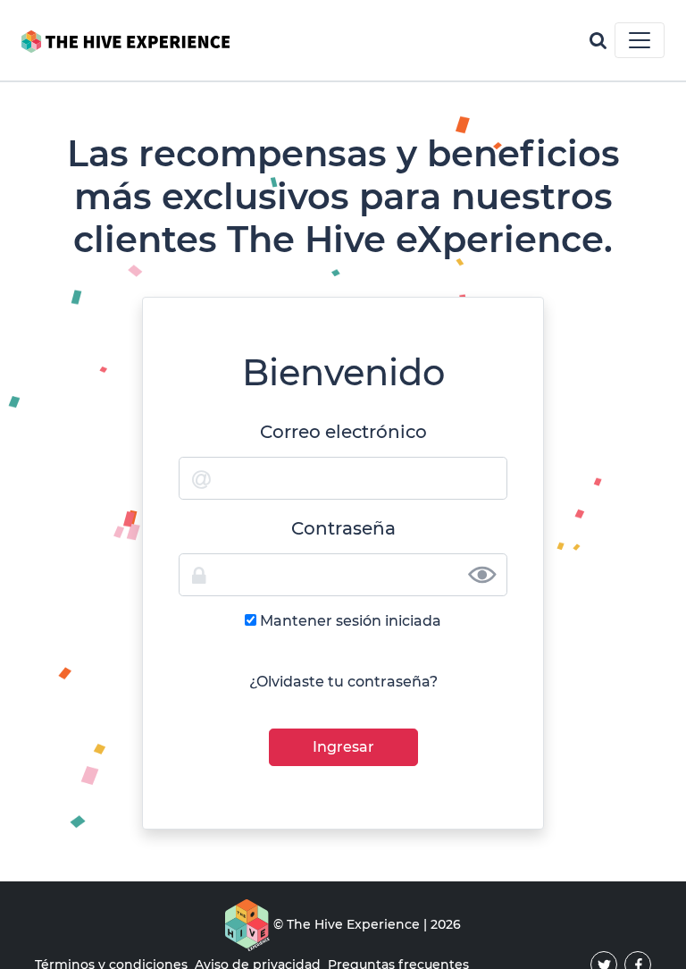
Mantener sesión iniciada (350, 620)
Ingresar (343, 746)
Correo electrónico (343, 431)
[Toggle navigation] (640, 40)
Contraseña (343, 528)
